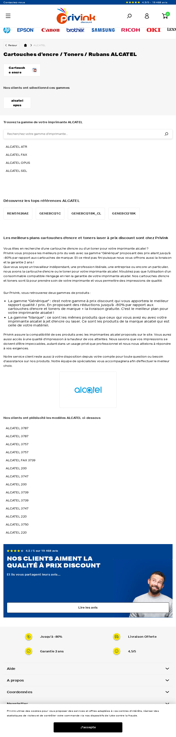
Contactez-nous (14, 2)
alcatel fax (16, 155)
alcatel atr (16, 147)
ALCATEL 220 (16, 516)
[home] (25, 45)
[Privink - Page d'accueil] (55, 16)
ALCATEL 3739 (17, 492)
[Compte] (147, 16)
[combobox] (88, 134)
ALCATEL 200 (16, 468)
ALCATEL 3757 (17, 444)
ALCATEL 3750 (17, 524)
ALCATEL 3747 (17, 476)
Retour (12, 45)
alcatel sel (16, 171)
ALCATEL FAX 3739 (21, 460)
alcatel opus (18, 163)
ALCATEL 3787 (17, 428)
